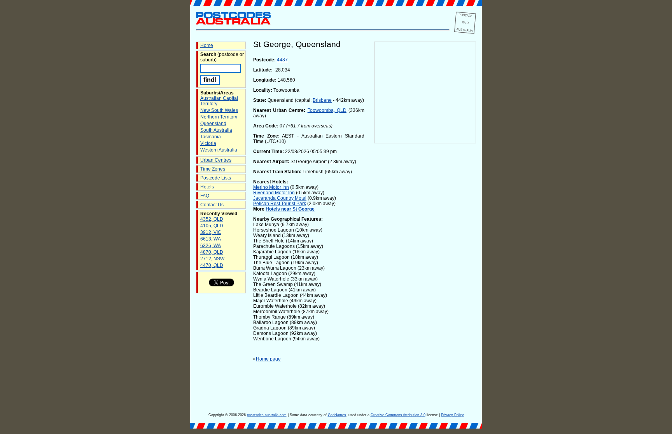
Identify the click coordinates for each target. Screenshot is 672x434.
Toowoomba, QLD (327, 110)
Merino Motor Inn (271, 187)
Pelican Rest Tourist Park (279, 203)
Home (206, 45)
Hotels (207, 187)
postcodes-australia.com (267, 415)
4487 (282, 60)
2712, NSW (212, 258)
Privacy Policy (452, 415)
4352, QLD (211, 219)
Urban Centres (215, 160)
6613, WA (210, 239)
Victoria (208, 143)
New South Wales (219, 110)
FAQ (204, 196)
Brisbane (322, 100)
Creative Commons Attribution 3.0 (398, 415)
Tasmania (210, 136)
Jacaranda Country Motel (279, 198)
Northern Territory (218, 117)
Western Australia (218, 150)
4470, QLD (211, 265)
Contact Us (212, 204)
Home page (268, 359)
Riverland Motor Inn (274, 192)
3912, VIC (210, 232)
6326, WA (210, 245)
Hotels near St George (290, 209)
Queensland (213, 123)
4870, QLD (211, 252)
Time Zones (212, 169)
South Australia (216, 130)
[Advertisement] (425, 272)
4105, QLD (211, 225)
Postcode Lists (215, 178)
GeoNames (337, 415)
